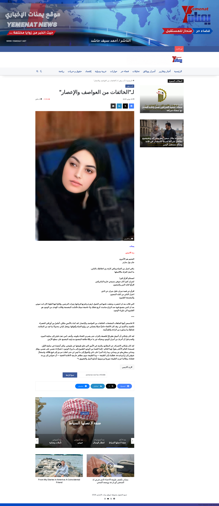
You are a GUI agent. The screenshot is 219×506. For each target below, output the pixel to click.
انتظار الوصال (85, 422)
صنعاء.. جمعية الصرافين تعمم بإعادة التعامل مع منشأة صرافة (152, 49)
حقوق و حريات (75, 71)
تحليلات (136, 71)
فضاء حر (125, 71)
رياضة (61, 71)
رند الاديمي (126, 367)
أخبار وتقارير (165, 71)
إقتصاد (88, 71)
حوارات (113, 71)
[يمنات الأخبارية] (155, 59)
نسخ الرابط (70, 375)
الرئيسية (178, 71)
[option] (84, 422)
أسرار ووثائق (149, 71)
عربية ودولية (101, 71)
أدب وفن (122, 81)
